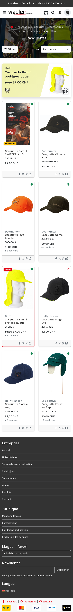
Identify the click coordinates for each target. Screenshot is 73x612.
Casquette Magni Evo (52, 321)
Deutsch (10, 590)
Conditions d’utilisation (15, 530)
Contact (6, 499)
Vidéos (5, 485)
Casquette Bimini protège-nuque (16, 321)
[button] (46, 12)
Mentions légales (11, 516)
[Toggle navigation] (4, 13)
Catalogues (8, 471)
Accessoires (55, 27)
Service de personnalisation (17, 464)
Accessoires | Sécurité (30, 27)
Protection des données (15, 537)
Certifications (9, 523)
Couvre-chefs (30, 31)
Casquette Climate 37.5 (53, 156)
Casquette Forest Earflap (52, 405)
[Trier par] (37, 49)
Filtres (11, 49)
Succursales (9, 478)
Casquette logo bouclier (14, 236)
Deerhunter (48, 151)
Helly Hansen (50, 316)
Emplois (6, 492)
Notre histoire (9, 457)
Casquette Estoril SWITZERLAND (16, 152)
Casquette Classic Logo (16, 405)
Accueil (6, 450)
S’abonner (63, 569)
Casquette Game (52, 234)
